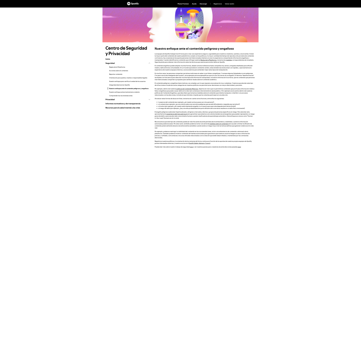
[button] (128, 63)
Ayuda (194, 4)
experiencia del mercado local (176, 114)
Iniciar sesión (229, 4)
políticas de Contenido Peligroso (187, 89)
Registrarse (218, 4)
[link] (128, 59)
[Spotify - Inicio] (133, 4)
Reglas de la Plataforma (209, 60)
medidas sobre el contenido (218, 124)
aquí (191, 147)
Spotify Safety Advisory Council (199, 143)
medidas (229, 60)
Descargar (203, 4)
